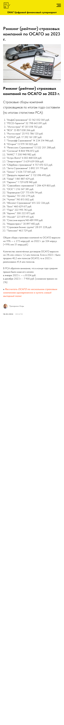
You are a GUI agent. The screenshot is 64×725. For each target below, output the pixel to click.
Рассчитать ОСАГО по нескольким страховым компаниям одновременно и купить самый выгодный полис (30, 293)
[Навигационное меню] (59, 5)
